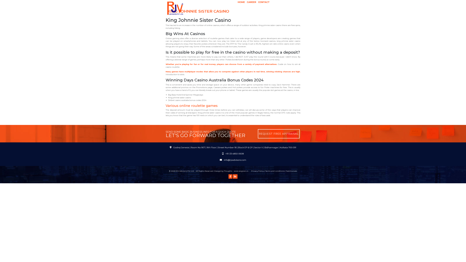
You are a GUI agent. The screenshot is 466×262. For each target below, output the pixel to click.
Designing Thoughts (223, 171)
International (263, 9)
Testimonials (291, 171)
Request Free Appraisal (279, 133)
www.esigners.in (241, 171)
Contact (264, 2)
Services (218, 9)
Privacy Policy (257, 171)
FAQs (291, 9)
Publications (280, 9)
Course (247, 14)
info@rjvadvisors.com (235, 160)
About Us (205, 9)
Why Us (230, 9)
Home (241, 2)
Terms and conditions (274, 171)
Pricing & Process (245, 9)
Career (251, 2)
